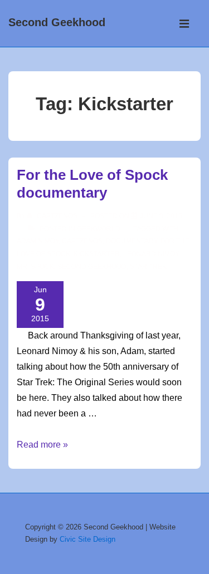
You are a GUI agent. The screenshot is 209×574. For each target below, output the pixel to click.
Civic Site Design (87, 539)
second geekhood (92, 267)
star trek (148, 267)
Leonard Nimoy (150, 254)
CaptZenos (82, 241)
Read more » (42, 444)
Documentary (131, 241)
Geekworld (98, 229)
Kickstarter (97, 254)
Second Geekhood (56, 22)
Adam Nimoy (38, 241)
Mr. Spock (35, 267)
